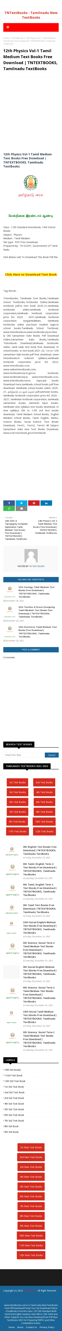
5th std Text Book (14, 1109)
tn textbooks (30, 1290)
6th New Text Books (31, 1196)
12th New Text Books (31, 1255)
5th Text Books (17, 802)
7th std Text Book (14, 1120)
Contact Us (31, 1327)
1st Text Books (17, 782)
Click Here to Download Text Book (31, 274)
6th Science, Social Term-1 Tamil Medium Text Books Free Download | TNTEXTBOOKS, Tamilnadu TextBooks (39, 1039)
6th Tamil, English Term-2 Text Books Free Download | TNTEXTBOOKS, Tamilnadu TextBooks (39, 869)
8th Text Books (44, 811)
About (20, 1327)
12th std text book (14, 1081)
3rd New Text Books (31, 1167)
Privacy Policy (47, 1327)
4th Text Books (44, 792)
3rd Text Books (17, 792)
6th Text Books (44, 802)
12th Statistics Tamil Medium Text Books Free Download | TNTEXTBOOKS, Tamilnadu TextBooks (38, 632)
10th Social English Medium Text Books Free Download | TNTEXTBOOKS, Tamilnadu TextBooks (39, 927)
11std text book (13, 1075)
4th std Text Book (14, 1103)
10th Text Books (44, 821)
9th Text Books (17, 821)
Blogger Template (29, 1297)
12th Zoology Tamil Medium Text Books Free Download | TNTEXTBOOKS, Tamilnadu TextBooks (37, 592)
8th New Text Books (31, 1216)
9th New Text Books (31, 1225)
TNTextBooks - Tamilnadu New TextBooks (31, 15)
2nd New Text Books (31, 1157)
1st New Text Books (31, 1147)
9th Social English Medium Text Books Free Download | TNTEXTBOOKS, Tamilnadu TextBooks (39, 972)
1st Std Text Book (14, 1086)
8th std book (11, 1126)
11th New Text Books (31, 1245)
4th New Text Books (31, 1176)
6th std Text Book (14, 1115)
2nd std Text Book (14, 1092)
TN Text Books (36, 566)
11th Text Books (17, 831)
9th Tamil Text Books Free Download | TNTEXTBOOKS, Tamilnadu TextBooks (39, 909)
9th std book (11, 1131)
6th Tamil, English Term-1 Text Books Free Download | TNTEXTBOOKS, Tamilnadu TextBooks (39, 889)
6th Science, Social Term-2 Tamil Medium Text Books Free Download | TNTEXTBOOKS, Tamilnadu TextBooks (39, 950)
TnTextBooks (17, 38)
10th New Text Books (31, 1235)
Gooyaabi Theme (31, 1303)
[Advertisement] (31, 112)
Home (6, 38)
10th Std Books (12, 1069)
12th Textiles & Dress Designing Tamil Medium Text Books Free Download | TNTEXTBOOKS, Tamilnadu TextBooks (37, 612)
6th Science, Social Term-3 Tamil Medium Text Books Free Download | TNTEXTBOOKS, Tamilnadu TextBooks (39, 994)
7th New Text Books (31, 1206)
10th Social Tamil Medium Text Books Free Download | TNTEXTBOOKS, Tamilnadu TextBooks (39, 1017)
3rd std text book (14, 1098)
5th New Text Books (31, 1186)
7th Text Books (17, 811)
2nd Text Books (44, 782)
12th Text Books (44, 831)
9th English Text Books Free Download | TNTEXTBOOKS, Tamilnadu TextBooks (40, 850)
